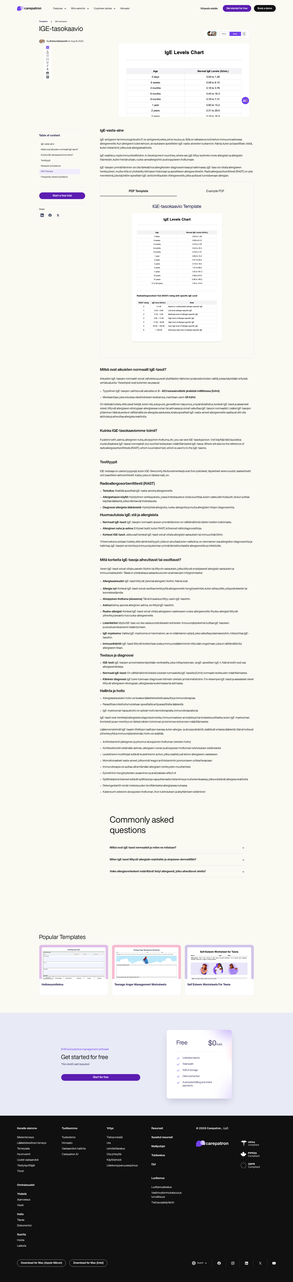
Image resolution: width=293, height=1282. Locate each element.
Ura (109, 1143)
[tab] (138, 191)
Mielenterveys (25, 1137)
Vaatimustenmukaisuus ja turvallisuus (166, 1195)
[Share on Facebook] (50, 215)
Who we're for (78, 8)
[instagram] (233, 1263)
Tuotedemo (69, 1137)
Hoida (20, 1240)
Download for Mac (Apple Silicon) (41, 1263)
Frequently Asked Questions (54, 177)
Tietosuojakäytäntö (162, 1202)
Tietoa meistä (115, 1137)
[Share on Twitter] (58, 215)
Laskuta (21, 1246)
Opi (153, 1164)
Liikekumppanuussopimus (122, 1165)
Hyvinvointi (23, 1154)
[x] (260, 1263)
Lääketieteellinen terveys (31, 1143)
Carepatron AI (70, 1154)
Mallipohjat (158, 1146)
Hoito (20, 1214)
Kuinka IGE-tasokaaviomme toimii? (57, 155)
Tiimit (20, 1171)
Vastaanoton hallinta (74, 1148)
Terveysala (23, 1148)
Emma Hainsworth (59, 41)
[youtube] (274, 1263)
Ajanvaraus (23, 1200)
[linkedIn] (246, 1263)
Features (58, 8)
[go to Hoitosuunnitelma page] (73, 962)
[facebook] (219, 1263)
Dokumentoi (24, 1225)
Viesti (20, 1205)
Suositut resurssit (162, 1137)
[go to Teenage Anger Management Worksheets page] (146, 962)
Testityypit (45, 160)
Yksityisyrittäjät (26, 1165)
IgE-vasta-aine (47, 144)
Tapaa (20, 1220)
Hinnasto (125, 8)
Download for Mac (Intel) (88, 1263)
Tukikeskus (158, 1155)
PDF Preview (47, 171)
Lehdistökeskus (116, 1148)
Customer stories (103, 8)
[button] (199, 1263)
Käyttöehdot (114, 1160)
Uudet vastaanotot (28, 1160)
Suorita (21, 1234)
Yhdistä (22, 1194)
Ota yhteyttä (114, 1154)
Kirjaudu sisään (209, 8)
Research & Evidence (51, 166)
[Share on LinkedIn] (42, 215)
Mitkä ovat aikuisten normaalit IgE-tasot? (59, 150)
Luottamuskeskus (161, 1187)
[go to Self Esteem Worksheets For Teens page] (219, 962)
